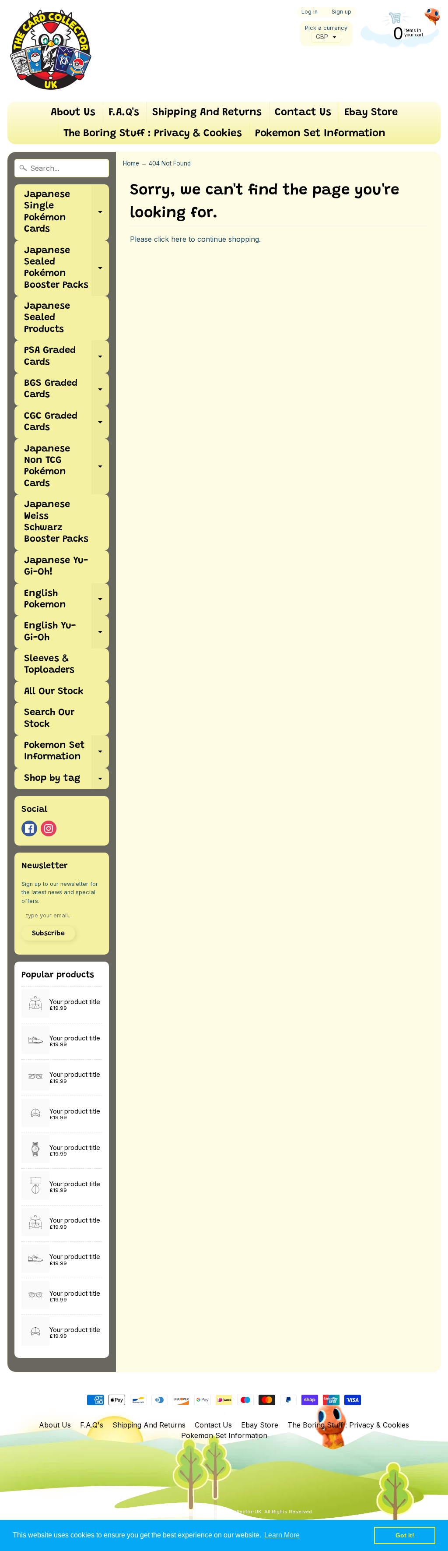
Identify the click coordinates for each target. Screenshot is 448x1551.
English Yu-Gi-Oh (66, 632)
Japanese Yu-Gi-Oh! (56, 566)
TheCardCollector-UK (235, 1512)
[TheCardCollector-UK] (50, 51)
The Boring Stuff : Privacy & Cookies (152, 133)
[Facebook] (29, 828)
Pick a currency (326, 28)
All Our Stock (54, 692)
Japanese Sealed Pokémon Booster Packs (66, 268)
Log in (309, 12)
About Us (73, 112)
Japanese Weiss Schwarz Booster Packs (56, 522)
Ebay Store (371, 112)
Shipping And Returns (207, 112)
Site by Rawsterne (238, 1519)
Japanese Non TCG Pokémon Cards (66, 466)
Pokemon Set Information (320, 133)
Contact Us (303, 112)
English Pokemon (66, 600)
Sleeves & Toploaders (49, 664)
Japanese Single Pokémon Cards (66, 212)
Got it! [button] (405, 1535)
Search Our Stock (49, 718)
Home (131, 163)
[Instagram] (48, 828)
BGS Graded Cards (66, 390)
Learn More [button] (282, 1535)
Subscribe (48, 933)
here (178, 239)
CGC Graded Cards (66, 423)
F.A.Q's (123, 112)
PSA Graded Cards (66, 357)
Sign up (341, 12)
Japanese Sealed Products (47, 318)
